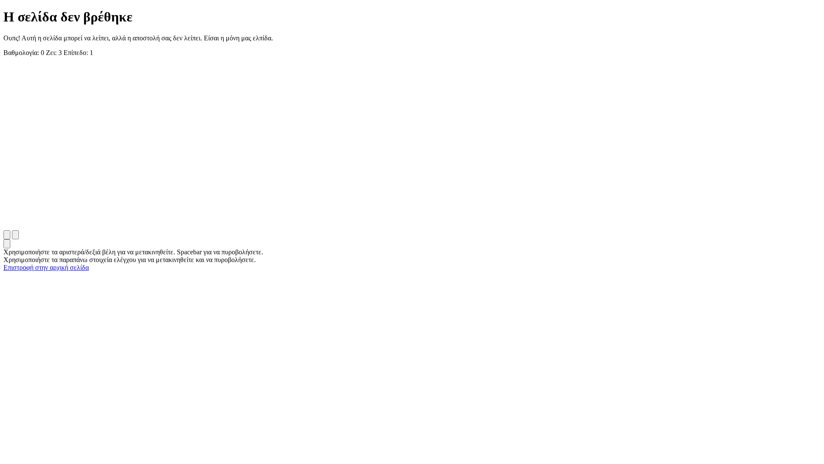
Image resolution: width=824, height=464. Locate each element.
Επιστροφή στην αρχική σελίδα (46, 267)
